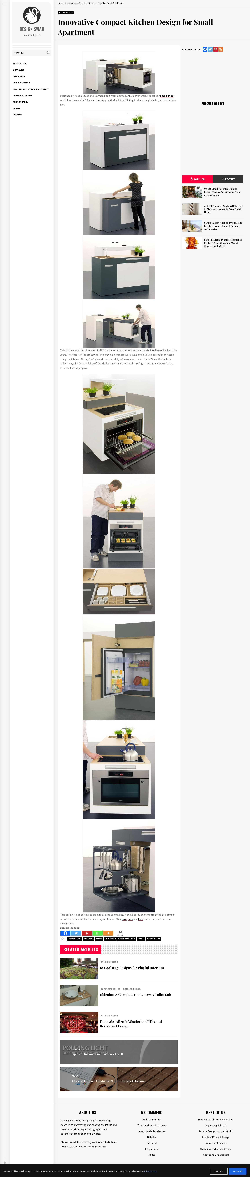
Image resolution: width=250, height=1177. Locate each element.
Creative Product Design (216, 1137)
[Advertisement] (212, 75)
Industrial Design (22, 95)
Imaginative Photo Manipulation (216, 1119)
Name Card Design (215, 1143)
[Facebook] (65, 933)
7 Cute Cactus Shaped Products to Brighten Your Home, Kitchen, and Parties (223, 226)
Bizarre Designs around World (215, 1131)
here (124, 919)
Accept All (237, 1171)
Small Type (167, 95)
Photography (20, 102)
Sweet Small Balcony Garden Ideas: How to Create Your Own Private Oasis (222, 192)
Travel (16, 108)
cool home (88, 939)
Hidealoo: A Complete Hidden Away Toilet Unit (135, 994)
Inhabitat (152, 1143)
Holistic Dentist (152, 1119)
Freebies (17, 114)
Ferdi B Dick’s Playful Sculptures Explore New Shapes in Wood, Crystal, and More (223, 243)
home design (110, 939)
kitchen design (153, 939)
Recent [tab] (230, 179)
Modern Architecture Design (215, 1149)
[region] (125, 1170)
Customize (219, 1171)
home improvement (126, 939)
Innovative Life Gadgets (215, 1154)
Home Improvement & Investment (30, 89)
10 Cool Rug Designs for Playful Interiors (132, 968)
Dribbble (151, 1137)
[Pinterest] (87, 933)
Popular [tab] (199, 179)
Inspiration (19, 76)
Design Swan (32, 29)
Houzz (151, 1154)
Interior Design (21, 82)
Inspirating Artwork (216, 1125)
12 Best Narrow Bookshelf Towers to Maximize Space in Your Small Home (223, 209)
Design (99, 939)
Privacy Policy (150, 1171)
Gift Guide (18, 70)
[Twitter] (76, 933)
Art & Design (19, 63)
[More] (108, 933)
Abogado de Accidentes (151, 1131)
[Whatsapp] (97, 933)
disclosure (85, 1146)
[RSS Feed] (220, 49)
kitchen (141, 939)
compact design (74, 939)
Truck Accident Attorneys (151, 1125)
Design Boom (151, 1149)
